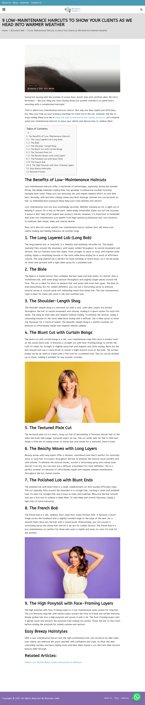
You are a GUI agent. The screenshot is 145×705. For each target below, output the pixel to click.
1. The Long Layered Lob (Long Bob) (45, 139)
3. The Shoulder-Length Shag (42, 146)
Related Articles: (38, 172)
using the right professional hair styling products (80, 117)
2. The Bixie (33, 143)
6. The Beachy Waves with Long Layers (46, 156)
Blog (15, 3)
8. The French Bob (36, 162)
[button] (137, 697)
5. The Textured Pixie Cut (40, 152)
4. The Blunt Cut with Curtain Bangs (45, 149)
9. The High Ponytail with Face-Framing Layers (52, 165)
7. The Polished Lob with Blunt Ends (45, 159)
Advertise (24, 3)
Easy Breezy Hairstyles (40, 168)
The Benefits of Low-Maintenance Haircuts (49, 136)
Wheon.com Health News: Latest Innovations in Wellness (53, 662)
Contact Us (36, 3)
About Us (6, 3)
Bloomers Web (33, 86)
